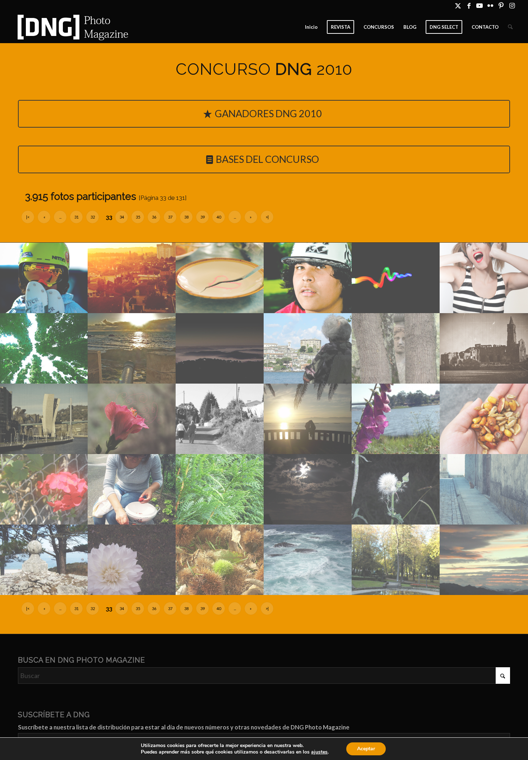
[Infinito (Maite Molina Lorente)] (44, 348)
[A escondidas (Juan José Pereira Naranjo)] (396, 348)
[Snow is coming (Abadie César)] (44, 278)
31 (76, 217)
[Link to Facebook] (469, 5)
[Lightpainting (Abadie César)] (396, 278)
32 (93, 217)
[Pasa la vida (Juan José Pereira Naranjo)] (308, 348)
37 (170, 217)
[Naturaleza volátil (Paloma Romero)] (132, 419)
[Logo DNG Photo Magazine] (71, 27)
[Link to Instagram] (512, 5)
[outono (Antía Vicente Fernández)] (220, 560)
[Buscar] (510, 27)
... (60, 217)
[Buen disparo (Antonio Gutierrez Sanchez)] (132, 348)
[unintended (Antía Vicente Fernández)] (44, 560)
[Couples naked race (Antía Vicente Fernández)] (396, 489)
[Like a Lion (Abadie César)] (308, 278)
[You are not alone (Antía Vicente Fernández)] (484, 489)
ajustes (319, 752)
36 (154, 217)
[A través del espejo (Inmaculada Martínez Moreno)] (396, 560)
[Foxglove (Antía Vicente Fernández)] (396, 419)
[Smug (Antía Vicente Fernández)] (132, 560)
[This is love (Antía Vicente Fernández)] (308, 419)
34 (122, 217)
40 (219, 217)
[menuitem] (311, 27)
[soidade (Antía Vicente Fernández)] (308, 560)
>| (267, 217)
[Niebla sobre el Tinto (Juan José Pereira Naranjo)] (220, 348)
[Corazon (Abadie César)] (220, 278)
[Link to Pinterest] (501, 5)
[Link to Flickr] (490, 5)
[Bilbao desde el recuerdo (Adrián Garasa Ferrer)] (44, 419)
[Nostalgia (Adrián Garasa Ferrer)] (484, 348)
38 (186, 217)
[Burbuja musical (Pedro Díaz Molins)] (484, 278)
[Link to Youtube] (479, 5)
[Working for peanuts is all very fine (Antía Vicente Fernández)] (484, 419)
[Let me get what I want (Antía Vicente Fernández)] (220, 489)
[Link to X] (458, 5)
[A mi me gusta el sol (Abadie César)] (132, 278)
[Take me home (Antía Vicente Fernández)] (308, 489)
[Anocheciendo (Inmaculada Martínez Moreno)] (484, 560)
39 (202, 217)
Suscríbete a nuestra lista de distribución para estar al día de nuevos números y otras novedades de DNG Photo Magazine (183, 727)
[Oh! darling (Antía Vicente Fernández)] (220, 419)
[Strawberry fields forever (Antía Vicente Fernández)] (132, 489)
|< (27, 217)
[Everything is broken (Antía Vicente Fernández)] (44, 489)
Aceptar (366, 748)
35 (138, 217)
